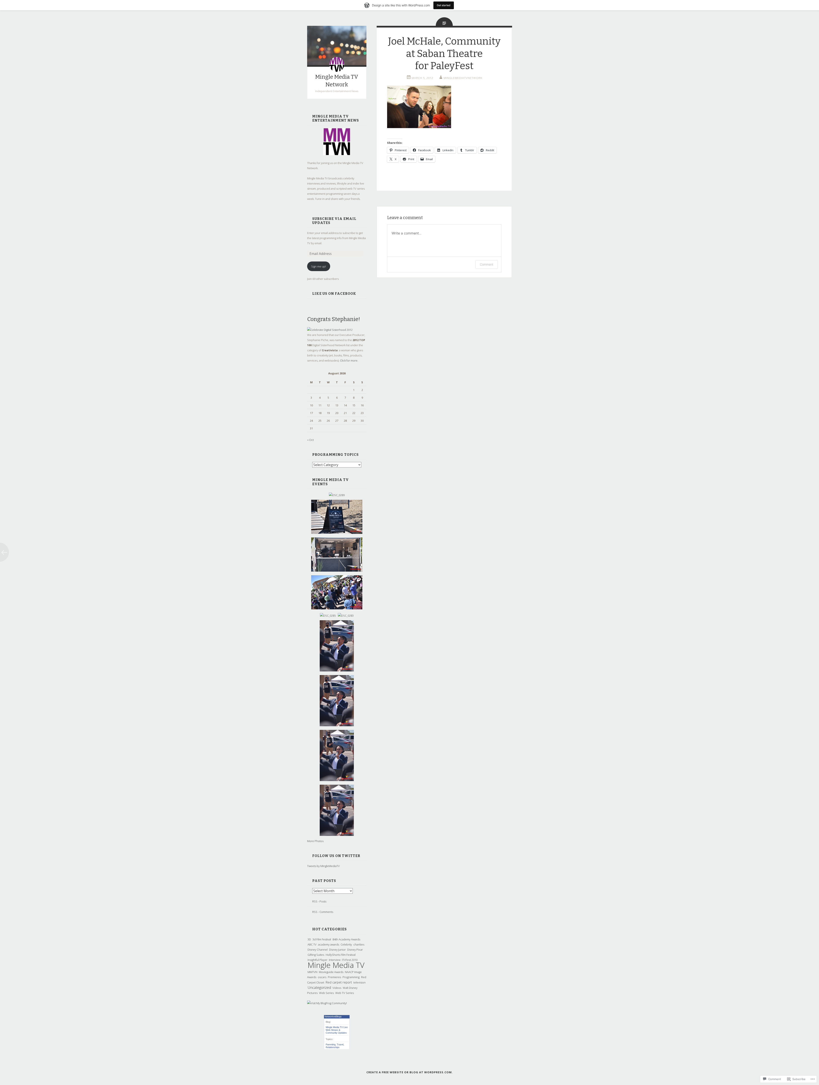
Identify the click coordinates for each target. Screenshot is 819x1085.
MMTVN (312, 972)
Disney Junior (337, 949)
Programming (351, 977)
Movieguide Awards (331, 972)
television (359, 982)
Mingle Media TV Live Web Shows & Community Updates (337, 1030)
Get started (443, 5)
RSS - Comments (322, 912)
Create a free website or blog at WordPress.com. (409, 1072)
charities (358, 944)
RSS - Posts (319, 901)
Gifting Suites (316, 955)
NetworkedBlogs (333, 1016)
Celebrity (346, 944)
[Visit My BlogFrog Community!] (327, 1003)
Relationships (333, 1047)
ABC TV (312, 944)
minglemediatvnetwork (463, 78)
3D (309, 939)
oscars (322, 977)
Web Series (326, 993)
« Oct (310, 440)
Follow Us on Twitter (336, 856)
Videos (337, 988)
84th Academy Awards (346, 939)
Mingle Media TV (336, 965)
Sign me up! (318, 266)
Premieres (334, 977)
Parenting (330, 1044)
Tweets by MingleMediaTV (323, 866)
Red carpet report (339, 982)
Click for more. (349, 360)
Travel (340, 1044)
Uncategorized (319, 987)
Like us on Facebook (334, 294)
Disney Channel (318, 949)
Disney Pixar (355, 949)
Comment (486, 264)
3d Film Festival (321, 939)
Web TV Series (344, 993)
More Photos (315, 841)
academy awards (328, 944)
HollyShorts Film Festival (341, 955)
